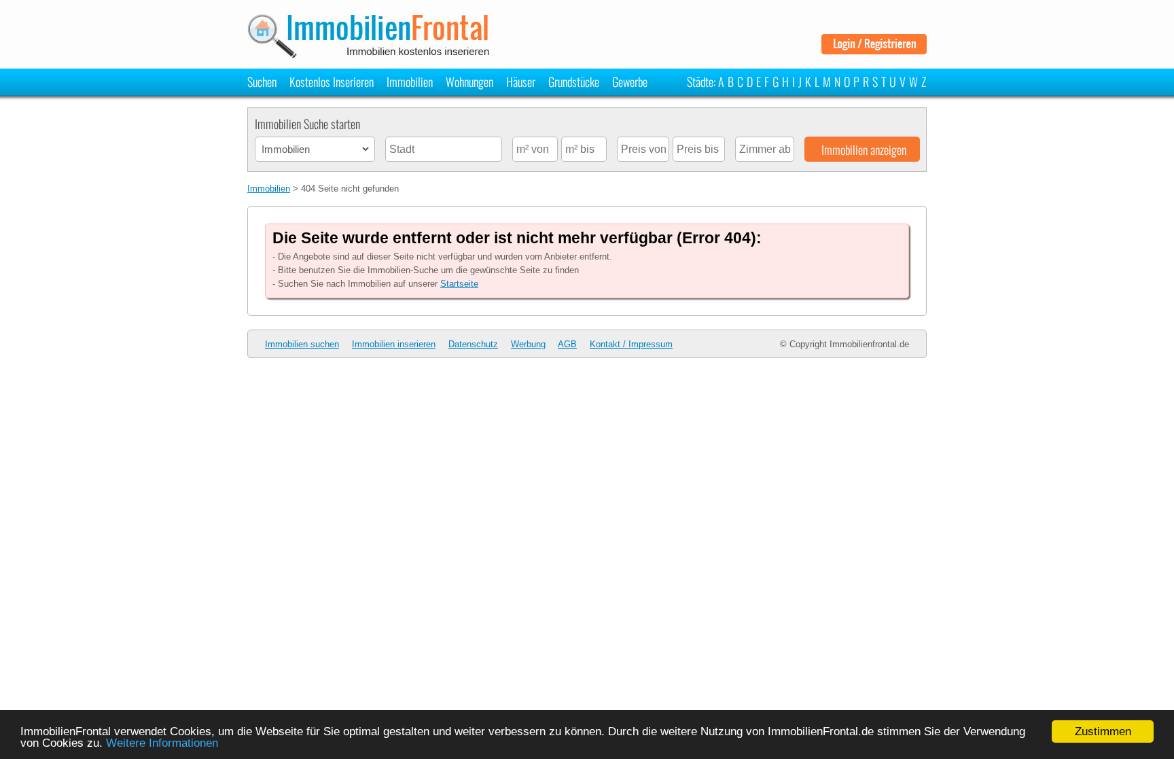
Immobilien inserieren (393, 344)
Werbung (528, 344)
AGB (567, 344)
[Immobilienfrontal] (370, 53)
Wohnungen (469, 81)
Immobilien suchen (302, 344)
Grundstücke (573, 81)
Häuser (520, 81)
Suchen (262, 81)
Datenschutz (473, 344)
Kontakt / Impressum (631, 344)
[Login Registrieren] (874, 49)
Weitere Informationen (162, 743)
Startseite (459, 284)
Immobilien (410, 81)
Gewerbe (629, 81)
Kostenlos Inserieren (331, 81)
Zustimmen (1103, 731)
